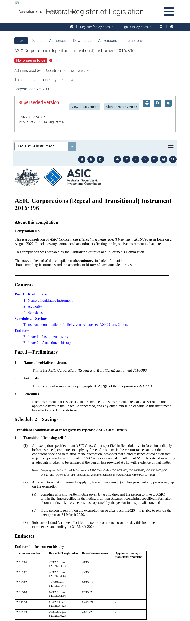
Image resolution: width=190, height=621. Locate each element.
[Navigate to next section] (145, 159)
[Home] (172, 27)
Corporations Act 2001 (32, 89)
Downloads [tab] (82, 40)
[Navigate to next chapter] (154, 159)
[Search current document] (173, 159)
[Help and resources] (71, 27)
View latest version (84, 107)
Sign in (137, 27)
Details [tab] (36, 40)
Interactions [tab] (133, 40)
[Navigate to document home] (117, 159)
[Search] (161, 27)
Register (97, 27)
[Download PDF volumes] (91, 159)
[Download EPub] (82, 159)
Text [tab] (21, 40)
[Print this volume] (163, 159)
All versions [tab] (107, 40)
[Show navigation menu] (171, 146)
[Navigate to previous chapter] (126, 159)
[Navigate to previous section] (135, 159)
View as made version (121, 107)
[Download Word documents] (100, 159)
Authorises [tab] (57, 40)
